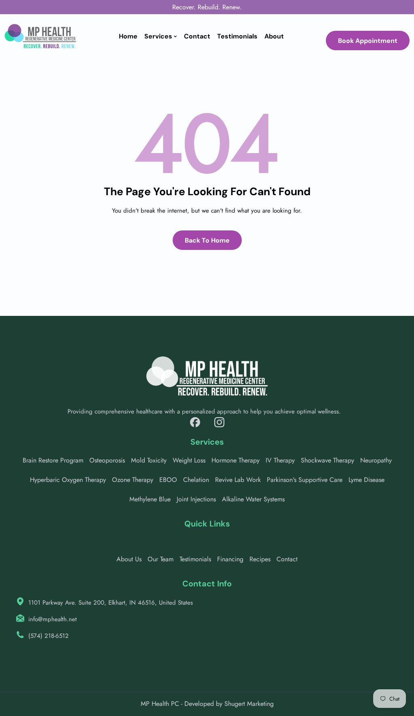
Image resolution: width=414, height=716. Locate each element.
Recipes (259, 559)
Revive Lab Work (238, 479)
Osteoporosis (107, 460)
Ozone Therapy (132, 479)
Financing (230, 559)
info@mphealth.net (52, 619)
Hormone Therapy (235, 460)
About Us (129, 559)
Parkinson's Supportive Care (304, 479)
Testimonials (195, 559)
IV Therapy (280, 460)
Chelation (196, 479)
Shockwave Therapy (327, 460)
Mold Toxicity (149, 460)
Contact (287, 559)
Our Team (160, 559)
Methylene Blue (150, 499)
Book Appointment (367, 40)
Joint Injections (196, 499)
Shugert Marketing (249, 703)
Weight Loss (189, 460)
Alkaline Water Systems (253, 499)
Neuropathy (376, 460)
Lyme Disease (366, 479)
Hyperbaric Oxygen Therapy (68, 479)
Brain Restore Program (53, 460)
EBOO (168, 479)
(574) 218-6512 (48, 635)
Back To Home (207, 240)
